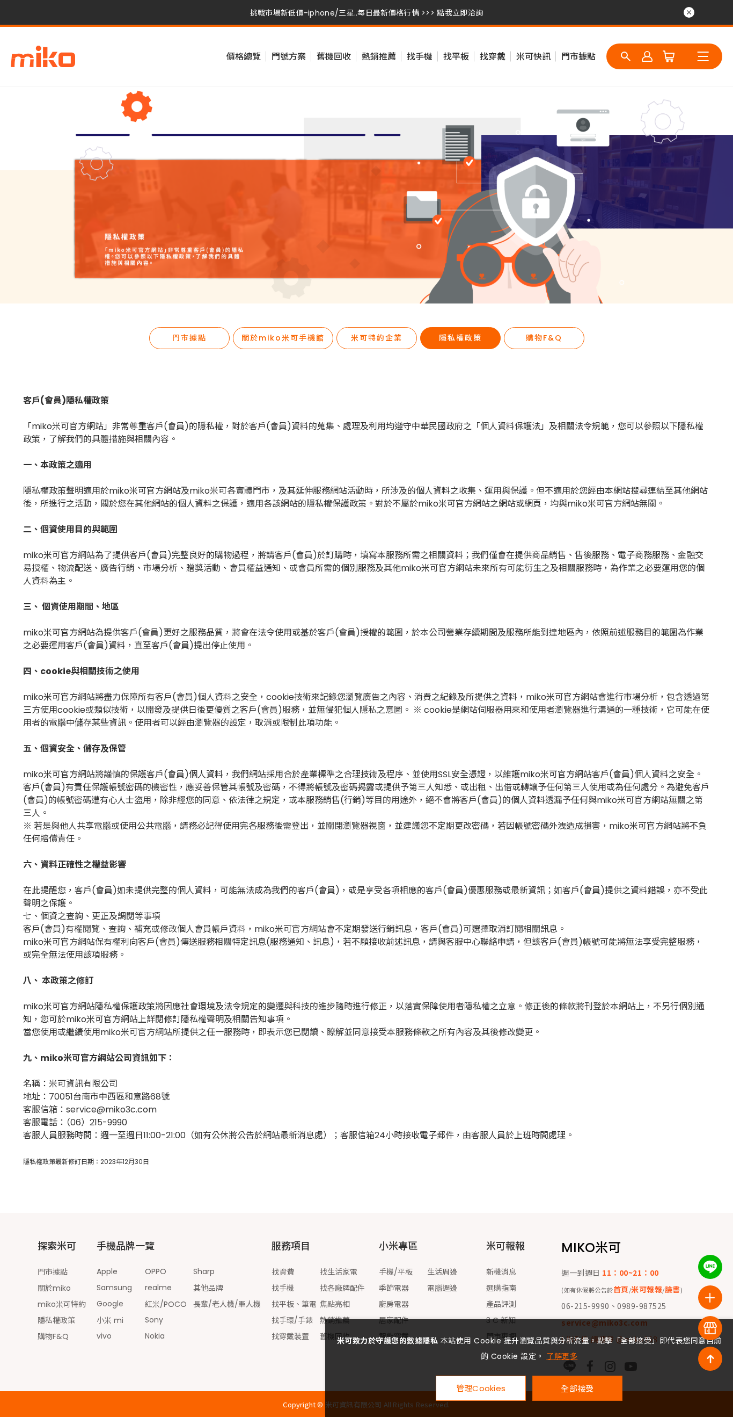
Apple (107, 1271)
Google (110, 1303)
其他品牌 (208, 1288)
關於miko (54, 1288)
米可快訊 (533, 56)
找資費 (283, 1272)
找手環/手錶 (292, 1320)
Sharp (204, 1271)
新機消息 (501, 1272)
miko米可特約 (62, 1304)
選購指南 (501, 1288)
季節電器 (394, 1288)
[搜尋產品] (625, 56)
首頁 (621, 1289)
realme (158, 1287)
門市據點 (578, 56)
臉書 (672, 1289)
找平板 (456, 56)
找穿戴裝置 (290, 1336)
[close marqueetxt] (689, 12)
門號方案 (289, 56)
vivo (104, 1336)
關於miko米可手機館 (283, 337)
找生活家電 (338, 1272)
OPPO (155, 1271)
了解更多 (561, 1356)
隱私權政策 (460, 337)
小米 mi (110, 1320)
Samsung (114, 1287)
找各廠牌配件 (342, 1288)
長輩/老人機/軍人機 (227, 1304)
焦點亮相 (335, 1304)
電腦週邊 (442, 1288)
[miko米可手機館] (43, 56)
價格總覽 (243, 56)
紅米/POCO (166, 1304)
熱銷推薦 (379, 56)
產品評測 (501, 1304)
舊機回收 (334, 56)
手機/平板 (396, 1272)
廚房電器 (394, 1304)
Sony (154, 1319)
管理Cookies (481, 1388)
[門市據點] (710, 1328)
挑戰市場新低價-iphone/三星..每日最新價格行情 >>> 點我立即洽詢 (366, 13)
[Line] (710, 1267)
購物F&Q (544, 337)
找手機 (420, 56)
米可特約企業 (376, 337)
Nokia (155, 1336)
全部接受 (577, 1388)
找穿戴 (492, 56)
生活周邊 (442, 1272)
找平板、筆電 (294, 1304)
